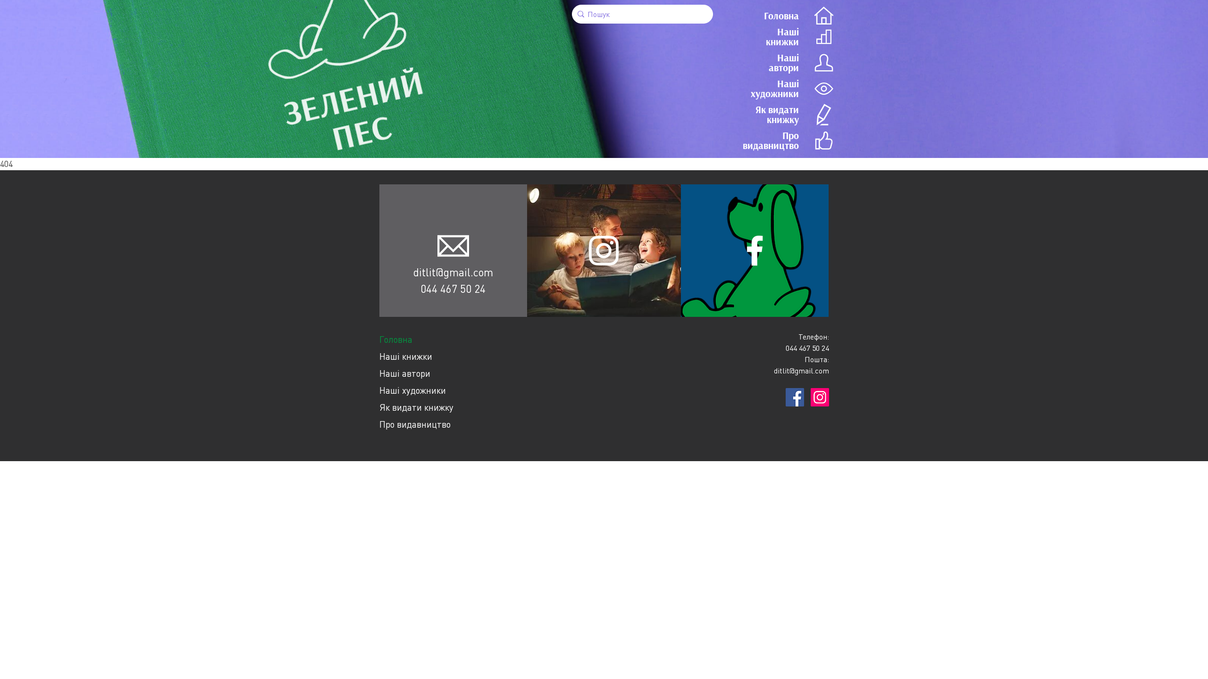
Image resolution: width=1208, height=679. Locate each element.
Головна (395, 339)
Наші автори (404, 373)
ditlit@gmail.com (453, 272)
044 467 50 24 (453, 288)
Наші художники (412, 390)
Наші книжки (405, 356)
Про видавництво (415, 424)
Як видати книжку (416, 407)
